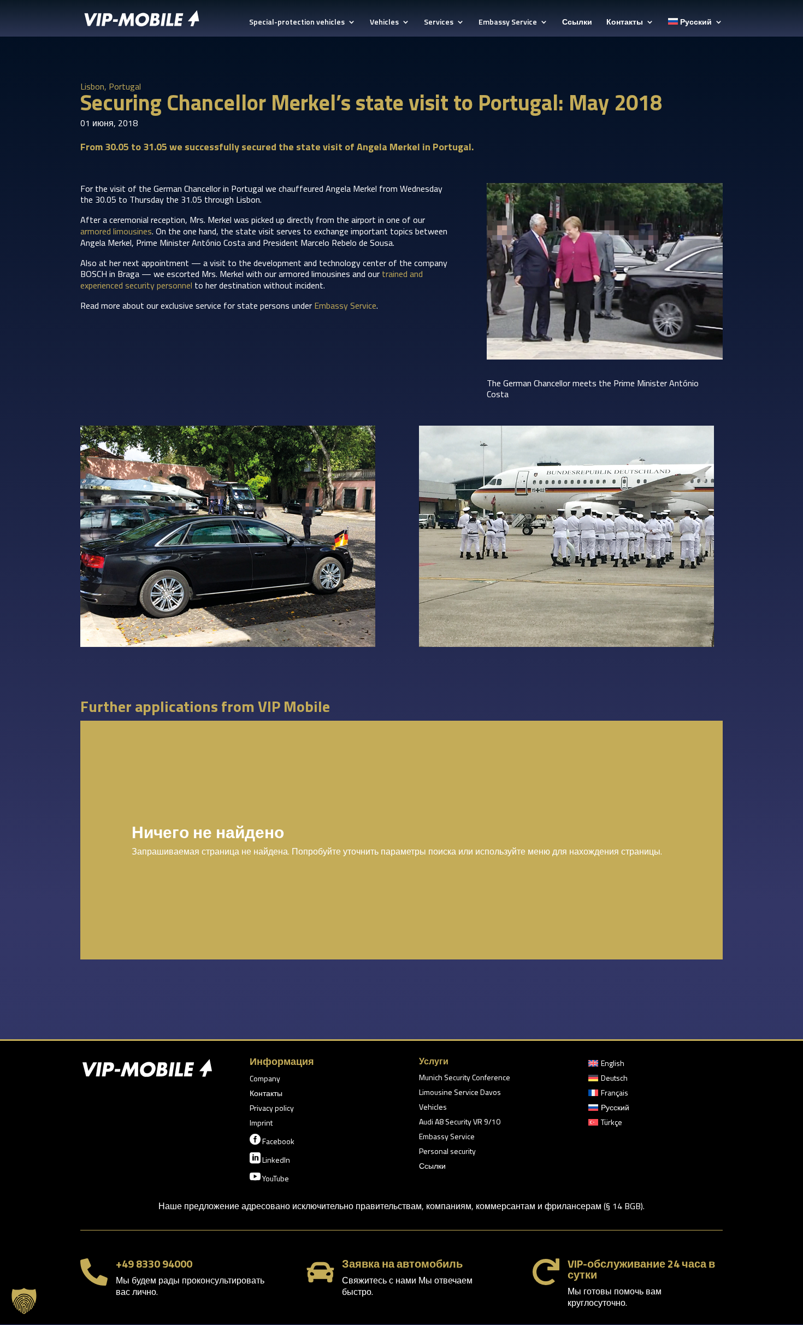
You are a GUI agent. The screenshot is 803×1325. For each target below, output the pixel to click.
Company (265, 1079)
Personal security (447, 1152)
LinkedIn (270, 1158)
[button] (24, 1301)
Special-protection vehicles (297, 22)
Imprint (261, 1123)
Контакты (624, 22)
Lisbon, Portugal (110, 86)
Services (438, 22)
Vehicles (384, 22)
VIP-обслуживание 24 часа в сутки (641, 1269)
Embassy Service (508, 22)
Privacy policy (272, 1109)
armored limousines (116, 231)
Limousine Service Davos (460, 1093)
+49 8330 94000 (154, 1263)
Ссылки (577, 22)
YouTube (269, 1177)
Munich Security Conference (464, 1078)
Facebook (272, 1140)
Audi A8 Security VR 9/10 (459, 1122)
